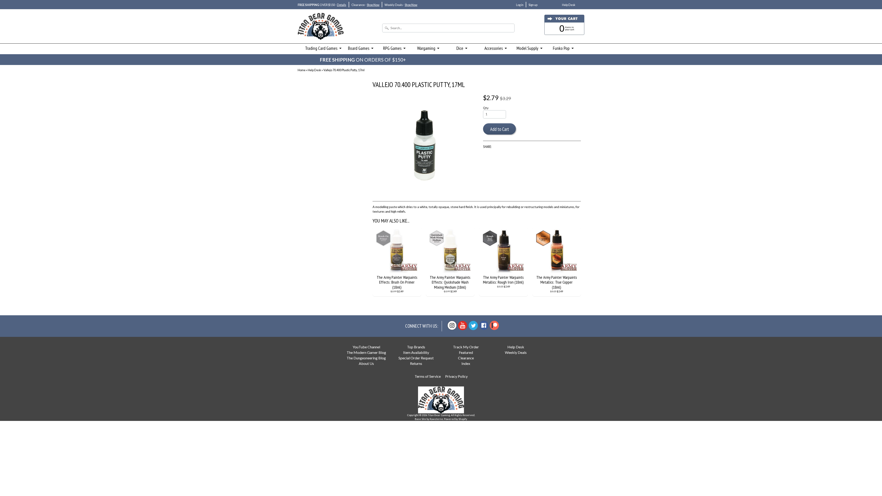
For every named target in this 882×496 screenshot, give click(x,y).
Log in (519, 5)
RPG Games (392, 48)
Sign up (533, 5)
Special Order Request (416, 358)
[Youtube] (462, 325)
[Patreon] (494, 325)
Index (465, 363)
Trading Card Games (321, 48)
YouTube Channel (366, 347)
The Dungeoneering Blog (366, 358)
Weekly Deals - (400, 5)
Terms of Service (428, 376)
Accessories (493, 48)
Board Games (358, 48)
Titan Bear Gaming (439, 415)
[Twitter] (473, 325)
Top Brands (416, 347)
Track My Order (466, 347)
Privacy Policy (456, 376)
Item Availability (416, 352)
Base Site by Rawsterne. (429, 418)
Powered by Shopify (455, 418)
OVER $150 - (322, 5)
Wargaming (426, 48)
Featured (466, 352)
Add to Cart (499, 129)
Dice (459, 48)
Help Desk (568, 5)
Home (301, 70)
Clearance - (365, 5)
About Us (366, 363)
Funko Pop (561, 48)
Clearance (466, 358)
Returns (416, 363)
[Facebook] (483, 325)
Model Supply (527, 48)
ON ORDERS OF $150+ (363, 59)
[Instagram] (452, 325)
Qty (486, 108)
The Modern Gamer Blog (366, 352)
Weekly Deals (516, 352)
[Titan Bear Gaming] (321, 33)
